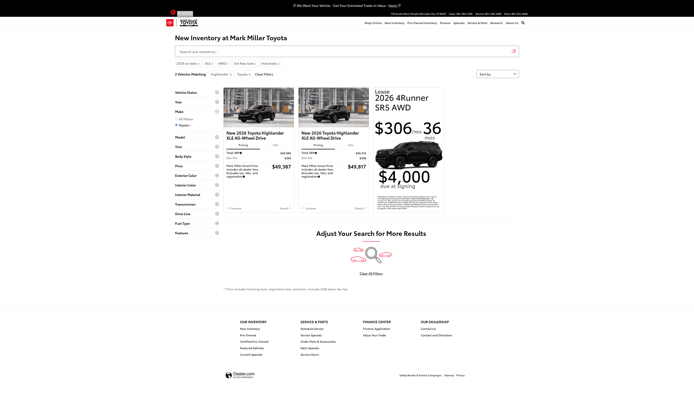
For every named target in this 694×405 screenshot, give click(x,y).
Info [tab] (275, 145)
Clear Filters (264, 74)
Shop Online (373, 23)
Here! (393, 5)
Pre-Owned (248, 335)
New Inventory (394, 23)
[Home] (171, 22)
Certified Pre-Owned (254, 341)
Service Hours (310, 354)
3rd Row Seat (245, 63)
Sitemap (449, 375)
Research (496, 23)
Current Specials (251, 354)
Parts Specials (310, 348)
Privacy (460, 375)
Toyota (242, 74)
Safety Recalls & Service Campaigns (420, 375)
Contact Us (428, 328)
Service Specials (311, 335)
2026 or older (188, 63)
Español (185, 14)
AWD (223, 63)
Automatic (271, 63)
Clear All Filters (371, 273)
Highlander (219, 74)
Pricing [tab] (243, 145)
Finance (445, 23)
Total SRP (232, 152)
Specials (459, 23)
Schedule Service (312, 328)
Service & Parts (477, 23)
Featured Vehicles (252, 348)
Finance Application (376, 328)
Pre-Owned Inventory (422, 23)
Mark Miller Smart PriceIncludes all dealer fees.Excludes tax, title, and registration (242, 170)
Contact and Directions (436, 335)
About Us (512, 23)
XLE (209, 63)
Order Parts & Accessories (318, 341)
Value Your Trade (374, 335)
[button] (173, 13)
